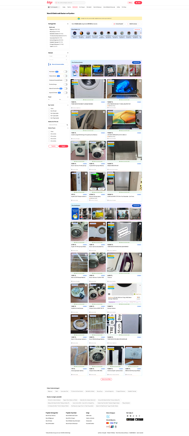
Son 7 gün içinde (54, 115)
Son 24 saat (53, 111)
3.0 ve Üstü (53, 134)
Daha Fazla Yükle (106, 379)
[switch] (65, 71)
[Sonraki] (141, 35)
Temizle (53, 146)
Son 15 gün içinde (55, 118)
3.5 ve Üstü (53, 136)
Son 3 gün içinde (54, 113)
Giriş (130, 2)
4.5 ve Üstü (53, 141)
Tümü (52, 108)
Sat (139, 2)
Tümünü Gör (137, 29)
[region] (106, 34)
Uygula (63, 146)
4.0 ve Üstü (53, 138)
